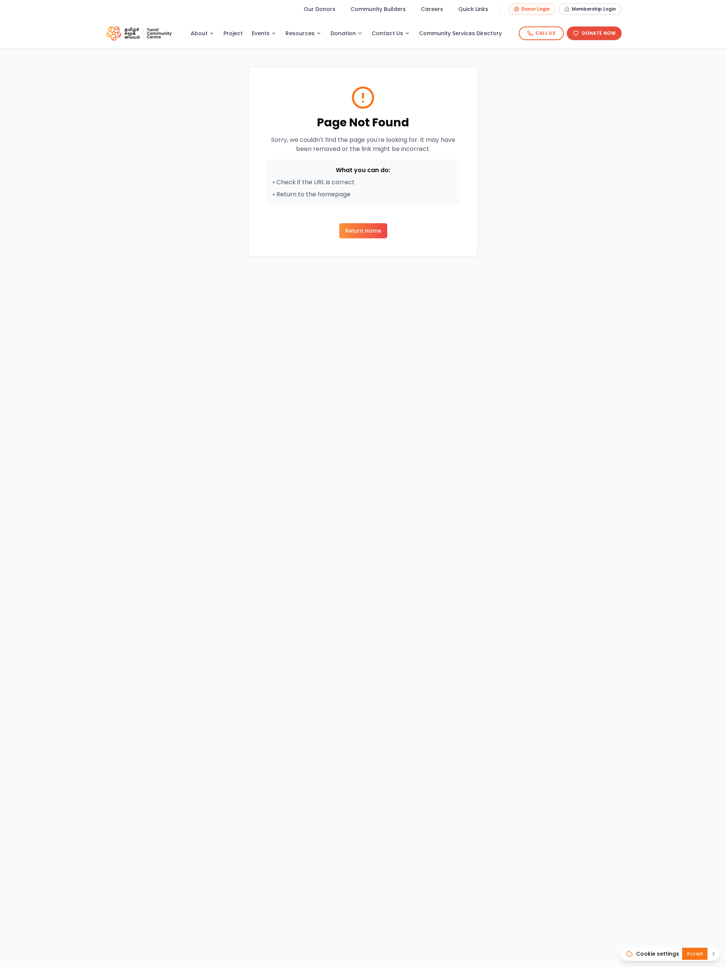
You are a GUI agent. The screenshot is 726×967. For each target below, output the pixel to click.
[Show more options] (713, 954)
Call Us (545, 33)
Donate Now (599, 33)
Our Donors (319, 9)
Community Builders (378, 9)
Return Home (363, 231)
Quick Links (473, 9)
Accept (695, 953)
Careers (432, 9)
